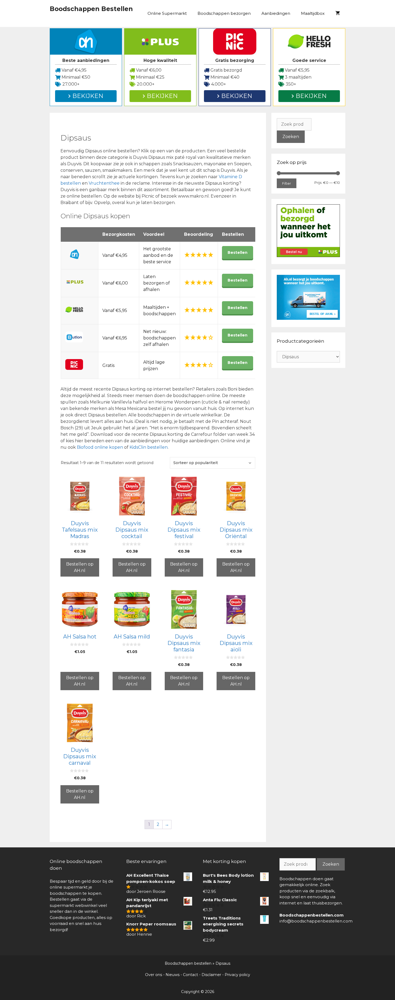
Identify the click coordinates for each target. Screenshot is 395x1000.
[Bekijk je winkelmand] (337, 13)
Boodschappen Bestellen (91, 9)
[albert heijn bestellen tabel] (308, 318)
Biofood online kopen (100, 447)
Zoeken (290, 136)
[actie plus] (308, 255)
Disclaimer (211, 974)
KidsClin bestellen (149, 447)
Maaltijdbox (313, 13)
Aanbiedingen (275, 13)
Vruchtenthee (105, 183)
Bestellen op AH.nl (80, 567)
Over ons (153, 974)
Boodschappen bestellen (188, 963)
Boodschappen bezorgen (224, 13)
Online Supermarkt (167, 13)
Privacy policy (237, 974)
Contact (190, 974)
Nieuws (172, 974)
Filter (286, 183)
